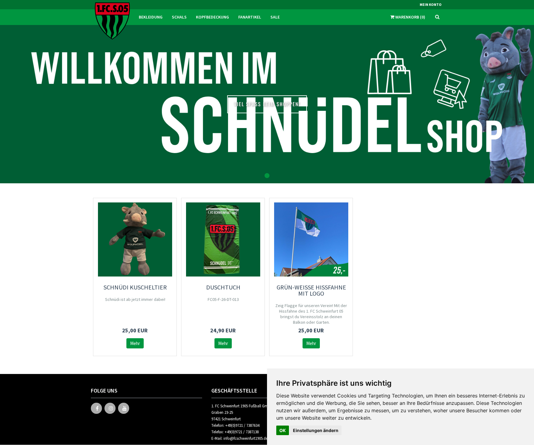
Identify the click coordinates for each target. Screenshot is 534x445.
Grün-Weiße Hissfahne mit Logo (311, 290)
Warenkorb (409, 17)
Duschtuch (223, 287)
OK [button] (282, 430)
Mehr (135, 343)
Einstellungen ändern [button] (315, 430)
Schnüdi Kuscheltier (135, 287)
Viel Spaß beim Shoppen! (267, 104)
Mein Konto (431, 4)
